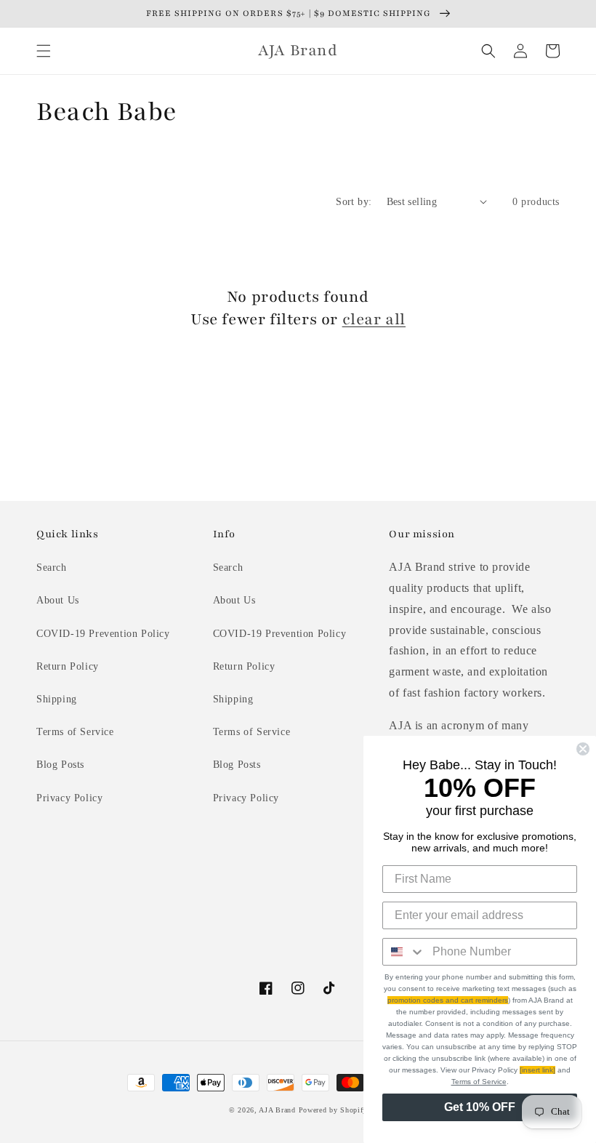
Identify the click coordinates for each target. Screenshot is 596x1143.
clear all (374, 319)
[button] (44, 51)
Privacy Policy (69, 798)
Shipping (56, 699)
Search (51, 567)
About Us (57, 600)
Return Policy (67, 666)
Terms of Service (75, 731)
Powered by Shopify (333, 1110)
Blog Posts (60, 764)
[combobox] (404, 952)
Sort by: (353, 201)
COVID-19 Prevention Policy (103, 633)
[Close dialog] (583, 749)
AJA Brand (277, 1110)
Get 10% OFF (479, 1107)
